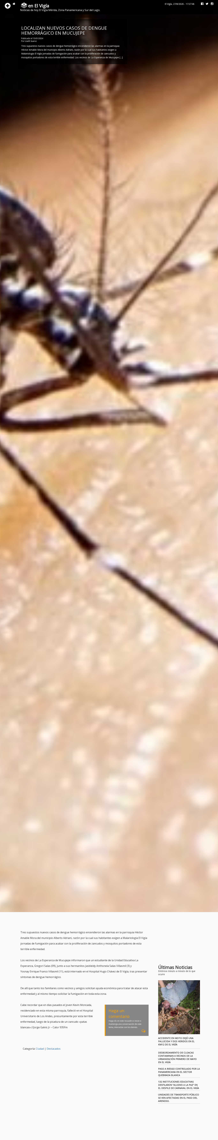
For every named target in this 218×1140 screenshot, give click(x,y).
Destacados (53, 1048)
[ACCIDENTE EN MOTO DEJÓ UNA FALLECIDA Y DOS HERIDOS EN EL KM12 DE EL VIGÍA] (179, 1007)
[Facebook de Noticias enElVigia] (201, 3)
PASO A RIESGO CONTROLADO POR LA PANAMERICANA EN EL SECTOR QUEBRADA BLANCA (179, 1072)
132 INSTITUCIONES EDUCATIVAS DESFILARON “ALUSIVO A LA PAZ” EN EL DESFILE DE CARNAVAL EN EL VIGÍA (178, 1085)
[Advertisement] (78, 921)
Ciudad (40, 1048)
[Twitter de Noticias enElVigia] (205, 3)
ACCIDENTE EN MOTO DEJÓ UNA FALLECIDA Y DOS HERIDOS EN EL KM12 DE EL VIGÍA (176, 1041)
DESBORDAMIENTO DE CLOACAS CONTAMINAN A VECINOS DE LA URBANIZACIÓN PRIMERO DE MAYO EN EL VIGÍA (177, 1057)
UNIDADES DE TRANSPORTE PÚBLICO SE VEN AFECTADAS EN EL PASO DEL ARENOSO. (178, 1097)
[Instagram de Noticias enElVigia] (210, 3)
